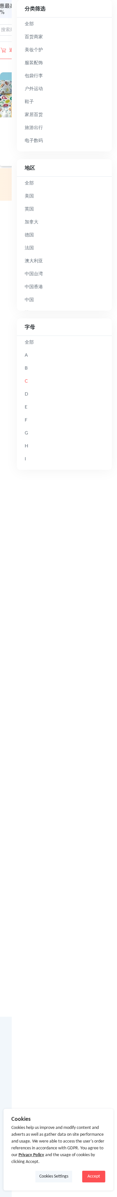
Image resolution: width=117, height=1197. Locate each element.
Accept (93, 1176)
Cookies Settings (53, 1176)
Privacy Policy (31, 1155)
